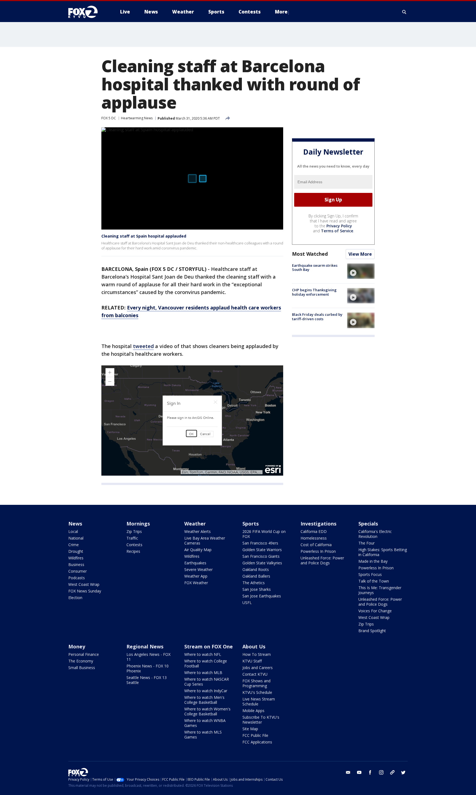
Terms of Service (337, 230)
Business (76, 564)
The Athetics (253, 582)
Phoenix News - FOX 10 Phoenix (147, 668)
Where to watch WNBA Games (205, 723)
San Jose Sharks (256, 589)
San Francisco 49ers (260, 543)
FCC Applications (257, 742)
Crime (73, 544)
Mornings (138, 523)
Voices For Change (375, 610)
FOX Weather (196, 582)
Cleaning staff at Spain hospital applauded (143, 236)
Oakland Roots (255, 569)
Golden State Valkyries (262, 562)
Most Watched (310, 253)
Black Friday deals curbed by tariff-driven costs (317, 316)
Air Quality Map (198, 549)
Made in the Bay (373, 561)
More (281, 12)
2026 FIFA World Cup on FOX (264, 534)
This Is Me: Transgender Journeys (379, 590)
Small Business (81, 667)
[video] (361, 271)
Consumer (77, 571)
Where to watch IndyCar (205, 690)
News (75, 523)
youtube (359, 772)
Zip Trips (134, 531)
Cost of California (316, 544)
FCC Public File (255, 735)
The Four (366, 543)
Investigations (318, 523)
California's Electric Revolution (375, 534)
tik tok (392, 772)
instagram (381, 772)
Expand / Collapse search (404, 12)
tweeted (143, 346)
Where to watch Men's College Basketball (204, 700)
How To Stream (256, 654)
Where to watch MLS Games (203, 734)
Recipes (133, 551)
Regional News (144, 646)
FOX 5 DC (108, 118)
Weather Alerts (197, 531)
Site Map (250, 728)
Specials (368, 523)
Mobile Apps (253, 710)
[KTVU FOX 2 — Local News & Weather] (86, 11)
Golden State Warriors (262, 549)
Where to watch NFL (202, 654)
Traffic (132, 538)
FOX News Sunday (84, 591)
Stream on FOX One (208, 646)
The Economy (80, 661)
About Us (253, 646)
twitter (403, 772)
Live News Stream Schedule (258, 701)
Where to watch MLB (203, 672)
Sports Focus (370, 574)
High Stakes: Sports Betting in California (382, 552)
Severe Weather (198, 569)
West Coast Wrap (83, 584)
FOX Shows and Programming (256, 683)
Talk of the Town (373, 581)
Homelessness (314, 538)
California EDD (314, 531)
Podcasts (76, 577)
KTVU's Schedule (257, 692)
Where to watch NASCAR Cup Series (206, 682)
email (348, 772)
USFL (247, 602)
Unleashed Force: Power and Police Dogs (322, 560)
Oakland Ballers (256, 576)
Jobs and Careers (257, 667)
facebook (370, 772)
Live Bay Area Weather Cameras (204, 540)
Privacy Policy (339, 225)
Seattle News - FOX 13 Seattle (146, 680)
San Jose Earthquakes (261, 596)
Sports (250, 523)
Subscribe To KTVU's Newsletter (260, 720)
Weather (195, 523)
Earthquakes (195, 562)
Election (75, 597)
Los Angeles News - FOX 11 (148, 657)
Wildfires (75, 557)
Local (73, 531)
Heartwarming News (137, 118)
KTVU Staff (252, 661)
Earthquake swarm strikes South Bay (314, 267)
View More (360, 254)
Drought (75, 551)
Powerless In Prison (318, 551)
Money (76, 646)
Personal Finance (83, 654)
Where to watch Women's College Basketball (207, 711)
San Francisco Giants (261, 556)
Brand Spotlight (372, 630)
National (75, 538)
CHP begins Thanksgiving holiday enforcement (314, 292)
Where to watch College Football (205, 663)
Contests (134, 544)
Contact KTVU (254, 674)
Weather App (195, 576)
